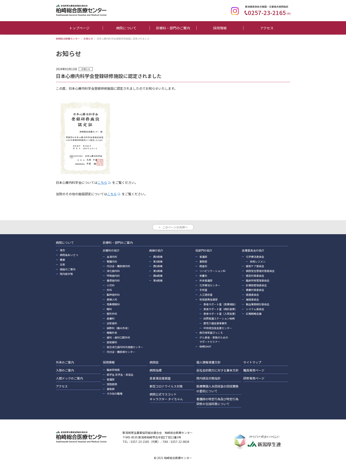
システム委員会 (255, 309)
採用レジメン (258, 261)
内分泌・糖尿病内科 (118, 266)
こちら (102, 182)
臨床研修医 (113, 370)
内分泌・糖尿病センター (121, 352)
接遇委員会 (252, 295)
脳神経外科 (113, 295)
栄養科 (203, 276)
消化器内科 (113, 271)
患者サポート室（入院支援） (220, 314)
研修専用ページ (253, 378)
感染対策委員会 (255, 276)
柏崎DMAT (205, 346)
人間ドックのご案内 (69, 378)
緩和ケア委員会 (255, 266)
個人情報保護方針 (208, 362)
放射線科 (112, 342)
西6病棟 (157, 276)
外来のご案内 (65, 362)
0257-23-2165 (270, 12)
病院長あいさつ (69, 255)
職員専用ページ (253, 370)
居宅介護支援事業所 (215, 323)
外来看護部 (205, 280)
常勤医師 (112, 384)
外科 (109, 290)
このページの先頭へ (175, 227)
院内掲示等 (66, 274)
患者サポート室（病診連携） (220, 309)
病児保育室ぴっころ (211, 333)
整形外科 (112, 314)
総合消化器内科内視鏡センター (125, 347)
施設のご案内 (67, 269)
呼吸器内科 (113, 276)
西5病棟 (157, 266)
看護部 (203, 257)
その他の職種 (114, 393)
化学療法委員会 (255, 257)
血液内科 (112, 257)
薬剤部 (203, 261)
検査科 (203, 266)
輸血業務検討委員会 (257, 304)
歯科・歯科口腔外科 (118, 337)
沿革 (62, 264)
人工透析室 (205, 295)
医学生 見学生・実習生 (120, 374)
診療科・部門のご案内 (173, 27)
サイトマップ (252, 362)
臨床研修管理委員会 (257, 280)
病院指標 (156, 370)
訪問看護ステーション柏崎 (219, 318)
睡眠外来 (112, 333)
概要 (62, 260)
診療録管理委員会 (256, 285)
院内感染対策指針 (208, 378)
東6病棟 (157, 280)
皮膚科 (111, 318)
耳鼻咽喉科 (113, 304)
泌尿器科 (112, 323)
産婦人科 (112, 299)
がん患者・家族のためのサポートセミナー (213, 340)
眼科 (109, 309)
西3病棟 (157, 257)
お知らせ (85, 69)
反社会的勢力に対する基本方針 (217, 370)
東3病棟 (157, 261)
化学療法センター (209, 285)
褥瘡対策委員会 (255, 290)
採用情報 (220, 27)
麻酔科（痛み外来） (118, 328)
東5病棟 (157, 271)
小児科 (111, 285)
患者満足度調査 (160, 378)
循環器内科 (113, 280)
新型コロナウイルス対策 (166, 386)
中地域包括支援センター (217, 328)
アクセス (267, 27)
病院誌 (154, 362)
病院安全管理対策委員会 (260, 271)
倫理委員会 (252, 299)
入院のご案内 (65, 370)
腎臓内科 (112, 261)
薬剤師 (111, 389)
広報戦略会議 (254, 314)
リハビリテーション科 (212, 271)
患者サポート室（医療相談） (220, 304)
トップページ (79, 27)
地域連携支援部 (208, 299)
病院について (126, 27)
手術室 (203, 290)
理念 (62, 250)
